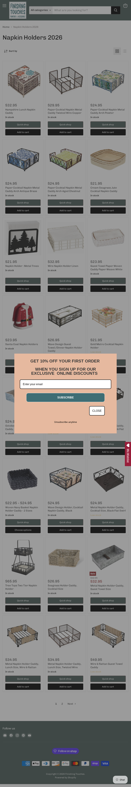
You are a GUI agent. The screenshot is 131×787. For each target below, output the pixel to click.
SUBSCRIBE (65, 397)
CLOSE (97, 410)
